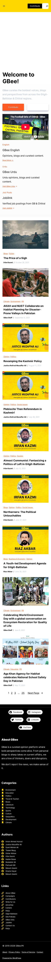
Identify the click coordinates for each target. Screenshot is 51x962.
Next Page (35, 692)
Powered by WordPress (11, 958)
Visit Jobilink (7, 208)
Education (14, 669)
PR (23, 301)
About (4, 952)
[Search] (45, 6)
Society (20, 456)
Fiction (11, 254)
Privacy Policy (14, 952)
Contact (40, 952)
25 (23, 692)
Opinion (6, 357)
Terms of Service (28, 952)
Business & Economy (17, 559)
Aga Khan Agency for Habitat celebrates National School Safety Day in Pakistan (24, 677)
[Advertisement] (25, 40)
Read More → (7, 160)
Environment (16, 301)
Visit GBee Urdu (8, 186)
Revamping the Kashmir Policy (22, 361)
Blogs (5, 254)
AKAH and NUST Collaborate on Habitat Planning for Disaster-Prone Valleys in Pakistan (23, 309)
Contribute (35, 6)
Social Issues (22, 404)
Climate (6, 301)
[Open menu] (3, 6)
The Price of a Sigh (15, 258)
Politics (13, 357)
